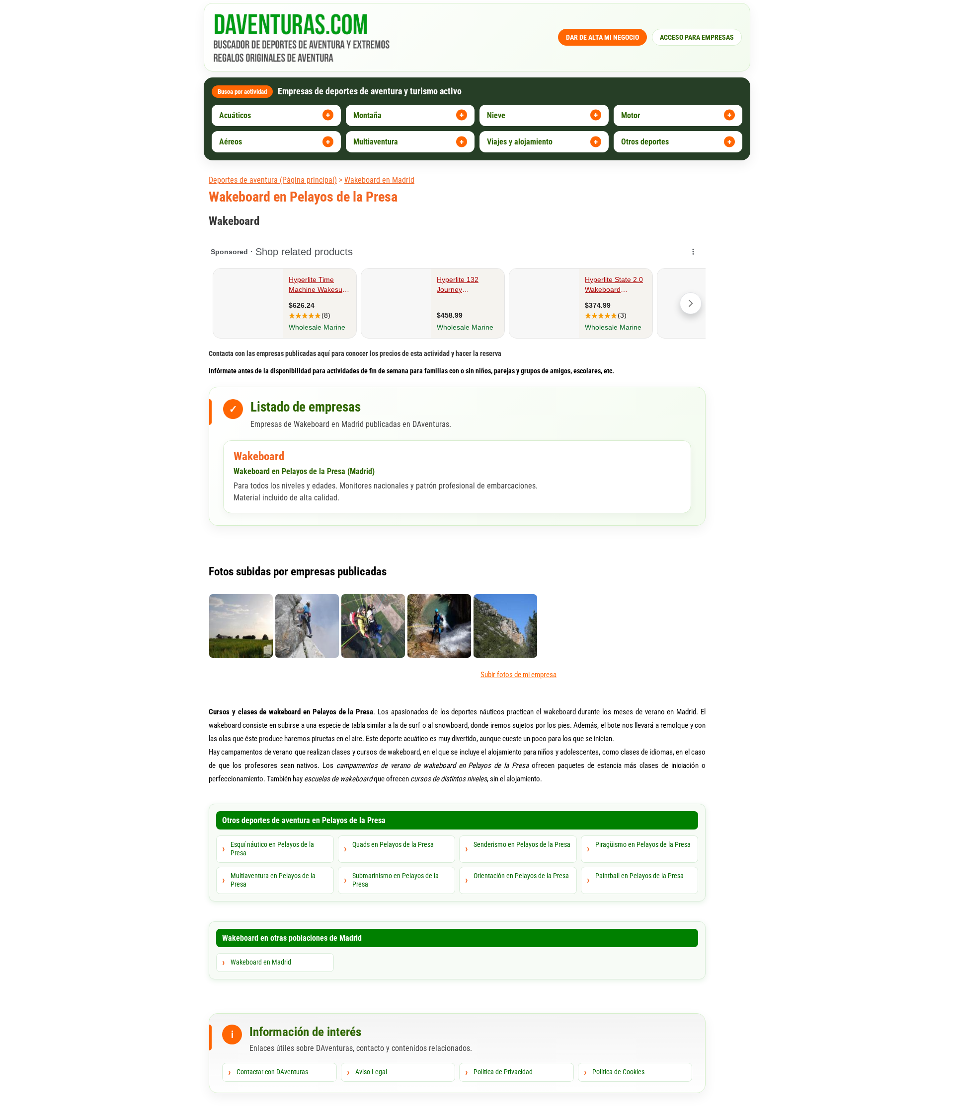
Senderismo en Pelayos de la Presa (522, 844)
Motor (630, 115)
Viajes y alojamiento (520, 141)
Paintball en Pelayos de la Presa (639, 876)
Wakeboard (259, 456)
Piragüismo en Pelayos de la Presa (643, 844)
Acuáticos (235, 115)
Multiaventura (375, 141)
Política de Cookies (618, 1072)
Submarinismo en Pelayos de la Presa (395, 880)
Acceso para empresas (697, 37)
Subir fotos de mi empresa (518, 674)
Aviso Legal (371, 1072)
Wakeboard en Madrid (379, 180)
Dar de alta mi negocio (602, 37)
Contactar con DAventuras (272, 1072)
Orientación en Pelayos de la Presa (521, 876)
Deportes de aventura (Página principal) (273, 180)
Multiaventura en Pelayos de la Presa (273, 880)
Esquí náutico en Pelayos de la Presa (272, 848)
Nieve (496, 115)
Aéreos (230, 141)
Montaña (367, 115)
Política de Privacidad (503, 1072)
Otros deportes (645, 141)
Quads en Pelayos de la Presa (393, 844)
